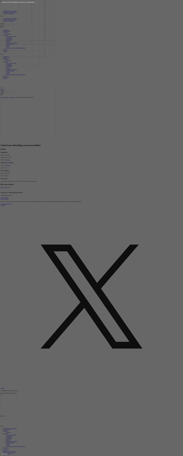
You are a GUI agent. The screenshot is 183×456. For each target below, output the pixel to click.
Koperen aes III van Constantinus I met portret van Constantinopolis (18, 2)
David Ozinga (5, 454)
